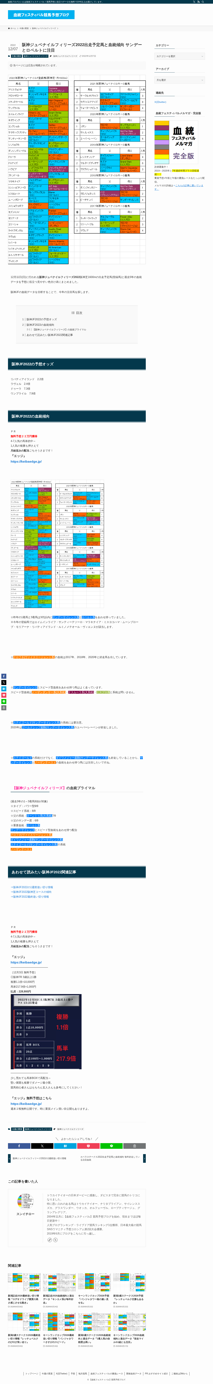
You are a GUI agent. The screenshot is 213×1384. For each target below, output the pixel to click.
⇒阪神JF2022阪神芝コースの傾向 (31, 891)
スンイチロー (25, 1214)
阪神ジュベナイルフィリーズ (36, 56)
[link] (50, 1240)
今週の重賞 (16, 56)
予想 (73, 1373)
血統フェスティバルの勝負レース (107, 1373)
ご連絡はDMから (179, 1373)
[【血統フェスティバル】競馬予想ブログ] (41, 14)
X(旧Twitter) (61, 1373)
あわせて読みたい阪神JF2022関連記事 (50, 335)
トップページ (31, 1373)
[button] (19, 1146)
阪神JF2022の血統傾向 (40, 324)
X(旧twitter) (160, 102)
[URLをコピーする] (134, 1146)
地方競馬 (82, 1373)
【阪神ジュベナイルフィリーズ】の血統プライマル (59, 329)
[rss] (198, 2)
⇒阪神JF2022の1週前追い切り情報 (32, 887)
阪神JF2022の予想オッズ (42, 319)
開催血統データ (133, 1373)
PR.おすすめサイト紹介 (156, 1373)
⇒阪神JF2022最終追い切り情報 (30, 896)
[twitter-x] (194, 2)
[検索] (203, 2)
